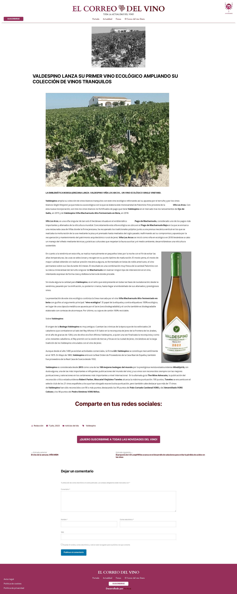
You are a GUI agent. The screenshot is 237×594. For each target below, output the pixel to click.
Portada (95, 19)
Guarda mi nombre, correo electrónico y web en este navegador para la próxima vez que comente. (96, 545)
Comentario (65, 489)
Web (62, 532)
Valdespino (91, 425)
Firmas (118, 19)
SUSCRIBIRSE (13, 19)
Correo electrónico (127, 519)
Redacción (38, 425)
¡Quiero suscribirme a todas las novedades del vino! (118, 439)
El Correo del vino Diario (135, 19)
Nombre (64, 519)
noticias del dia (72, 425)
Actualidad (107, 19)
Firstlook (127, 589)
